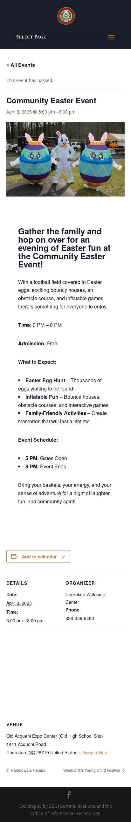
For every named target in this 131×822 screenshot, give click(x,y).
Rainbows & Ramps (27, 770)
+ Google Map (93, 752)
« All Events (20, 64)
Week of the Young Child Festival (92, 770)
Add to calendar (39, 556)
